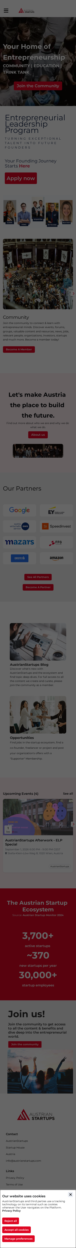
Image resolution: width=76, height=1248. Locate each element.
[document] (38, 1219)
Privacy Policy (11, 1210)
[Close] (70, 1194)
